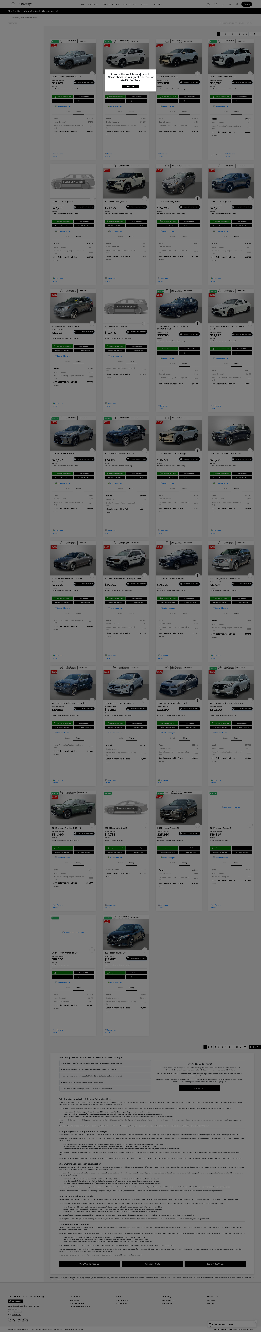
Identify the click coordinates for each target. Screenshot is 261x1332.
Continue (130, 86)
